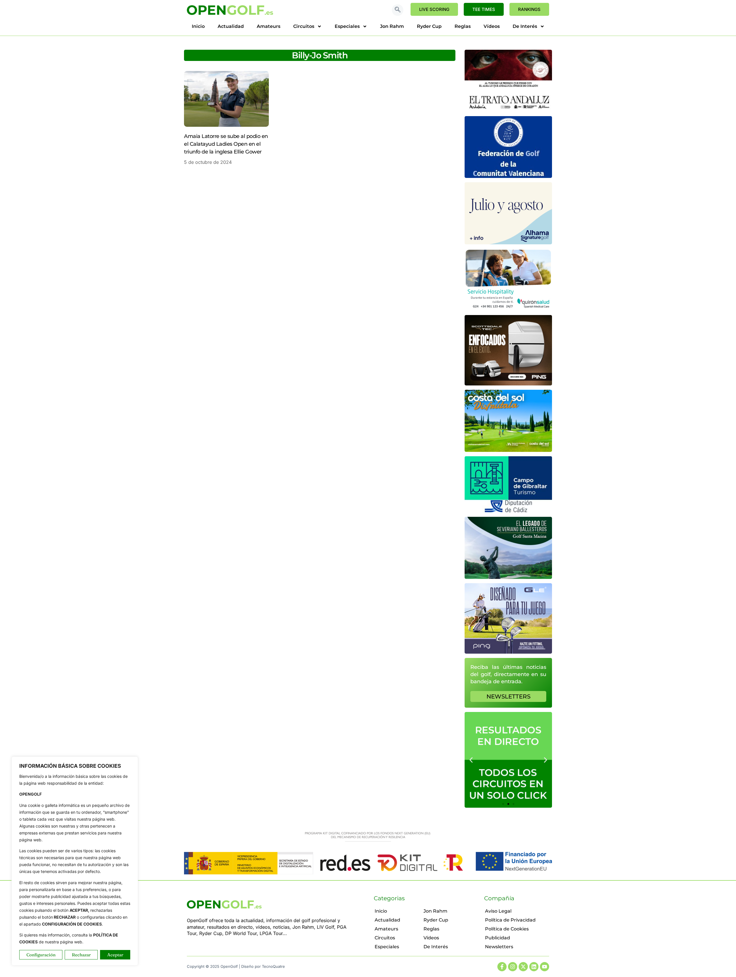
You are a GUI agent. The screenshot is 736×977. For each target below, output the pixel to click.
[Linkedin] (533, 966)
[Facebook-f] (502, 966)
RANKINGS (529, 9)
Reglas (463, 26)
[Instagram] (512, 966)
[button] (397, 10)
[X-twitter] (523, 966)
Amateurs (268, 26)
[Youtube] (544, 966)
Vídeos (492, 26)
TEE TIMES (483, 9)
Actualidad (231, 26)
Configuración (40, 954)
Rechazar (81, 954)
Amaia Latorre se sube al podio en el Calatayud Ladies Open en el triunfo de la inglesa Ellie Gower (226, 144)
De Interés (525, 26)
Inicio (198, 26)
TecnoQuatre (273, 966)
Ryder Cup (429, 26)
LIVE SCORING (434, 9)
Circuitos (303, 26)
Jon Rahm (392, 26)
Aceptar (115, 954)
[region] (75, 861)
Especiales (347, 26)
